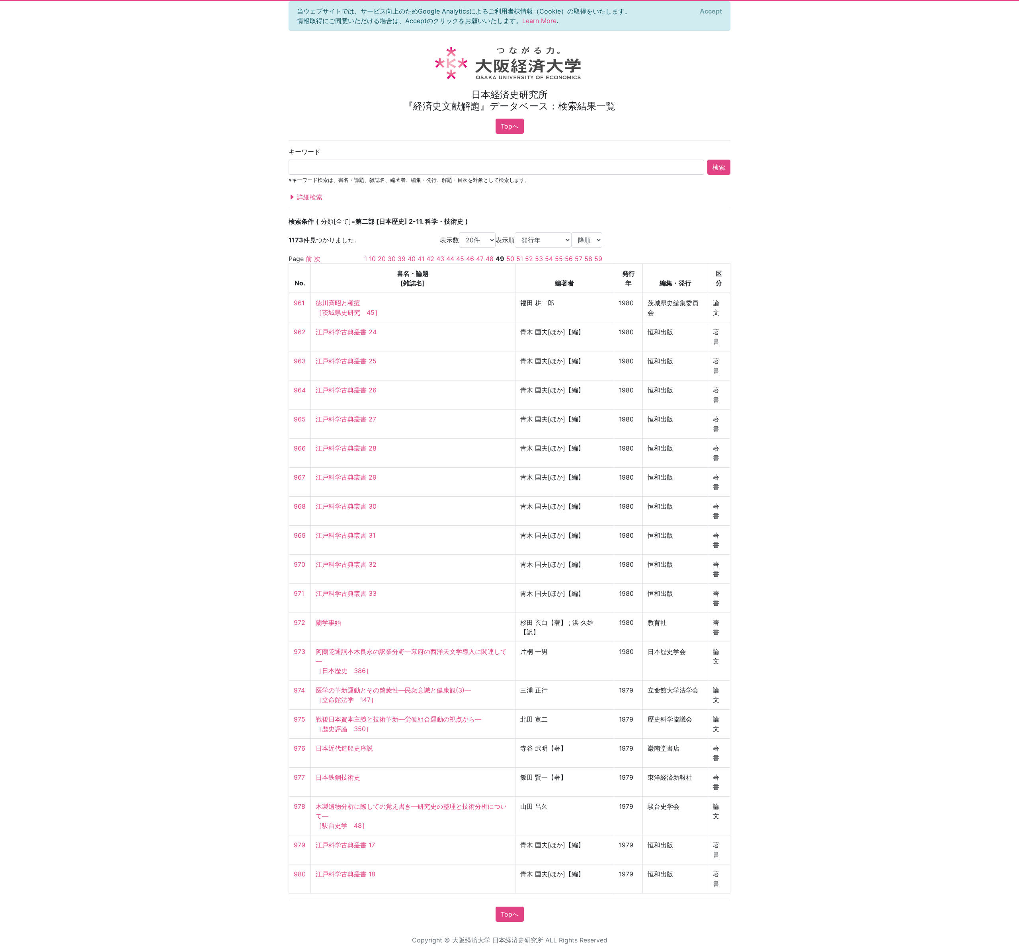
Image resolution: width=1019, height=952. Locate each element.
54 (549, 259)
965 (300, 419)
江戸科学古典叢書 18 (345, 874)
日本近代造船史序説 (344, 748)
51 (519, 259)
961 (299, 303)
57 (578, 259)
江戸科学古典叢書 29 (346, 477)
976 (299, 748)
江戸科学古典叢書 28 (346, 448)
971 (299, 593)
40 (412, 259)
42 (430, 259)
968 (300, 506)
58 (588, 259)
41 (421, 259)
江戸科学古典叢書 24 (346, 332)
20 (382, 259)
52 (529, 259)
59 (598, 259)
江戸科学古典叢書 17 (345, 845)
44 (450, 259)
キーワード (304, 152)
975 (299, 719)
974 (299, 690)
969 (300, 535)
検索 (719, 167)
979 (299, 845)
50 (510, 259)
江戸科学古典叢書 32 (346, 564)
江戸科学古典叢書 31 (345, 535)
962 (300, 332)
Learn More (539, 21)
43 (440, 259)
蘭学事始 (328, 622)
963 (300, 361)
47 (480, 259)
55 (559, 259)
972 (299, 622)
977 (299, 777)
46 (470, 259)
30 (392, 259)
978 (299, 806)
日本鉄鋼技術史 (338, 777)
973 (299, 651)
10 (372, 259)
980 (300, 874)
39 (402, 259)
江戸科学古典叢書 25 (346, 361)
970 (299, 564)
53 (539, 259)
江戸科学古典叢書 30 (346, 506)
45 (460, 259)
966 (300, 448)
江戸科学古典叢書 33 (346, 593)
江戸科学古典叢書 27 (346, 419)
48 (490, 259)
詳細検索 (308, 197)
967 (299, 477)
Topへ (510, 126)
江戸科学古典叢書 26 (346, 390)
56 (569, 259)
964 (300, 390)
